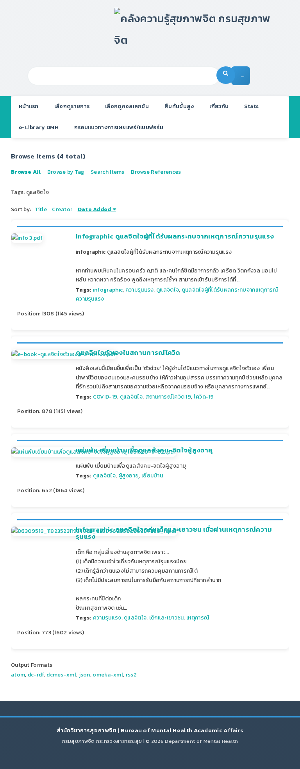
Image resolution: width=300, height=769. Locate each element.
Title (41, 209)
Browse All (26, 172)
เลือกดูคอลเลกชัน (127, 106)
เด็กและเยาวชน (166, 618)
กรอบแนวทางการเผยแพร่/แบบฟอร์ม (118, 127)
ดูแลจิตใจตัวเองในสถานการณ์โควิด (128, 353)
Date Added (94, 209)
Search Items (108, 172)
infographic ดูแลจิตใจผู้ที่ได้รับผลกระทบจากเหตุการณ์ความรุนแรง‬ (175, 236)
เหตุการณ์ (197, 618)
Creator (62, 209)
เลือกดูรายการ (71, 106)
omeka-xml (108, 675)
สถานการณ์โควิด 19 (168, 397)
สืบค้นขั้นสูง (179, 106)
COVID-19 (105, 397)
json (84, 675)
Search (225, 75)
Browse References (156, 172)
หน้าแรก (29, 106)
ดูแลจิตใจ (167, 290)
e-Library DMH (39, 127)
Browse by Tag (65, 172)
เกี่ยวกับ (219, 106)
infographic (108, 290)
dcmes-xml (61, 675)
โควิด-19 (204, 397)
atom (18, 675)
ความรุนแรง (139, 290)
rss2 (131, 675)
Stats (251, 106)
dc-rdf (36, 675)
